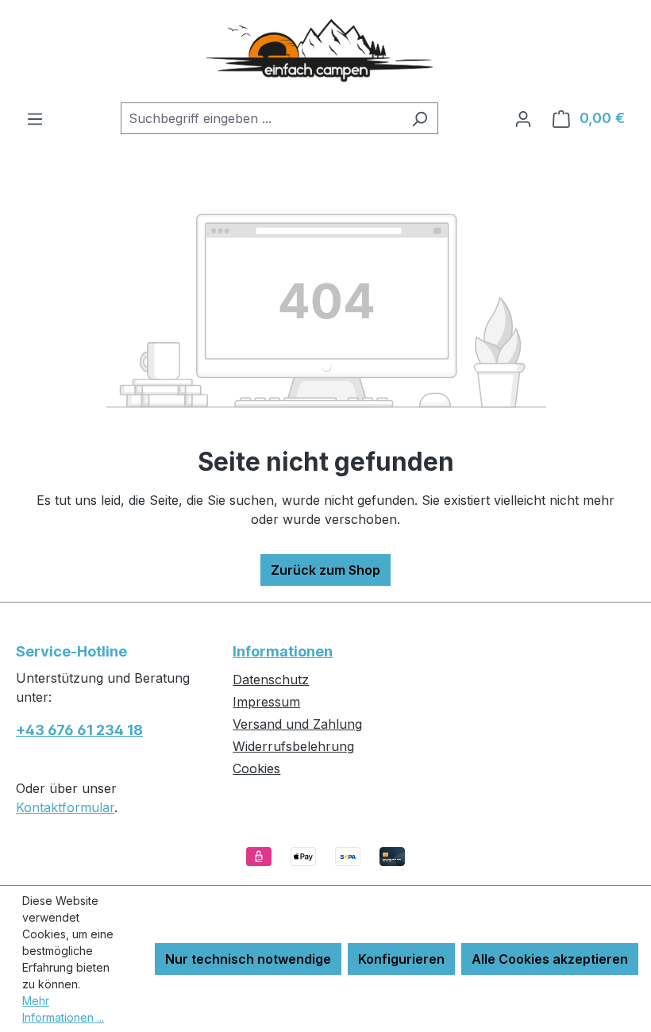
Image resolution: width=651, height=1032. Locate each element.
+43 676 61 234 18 (79, 730)
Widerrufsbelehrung (293, 746)
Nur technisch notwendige (248, 959)
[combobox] (261, 118)
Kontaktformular (65, 807)
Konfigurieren (401, 959)
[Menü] (35, 118)
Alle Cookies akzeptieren (550, 959)
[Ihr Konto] (523, 118)
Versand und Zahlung (297, 724)
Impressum (266, 702)
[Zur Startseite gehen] (325, 51)
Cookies (256, 768)
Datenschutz (271, 679)
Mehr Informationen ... (63, 1009)
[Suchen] (419, 118)
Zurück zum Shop (325, 570)
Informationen (283, 651)
